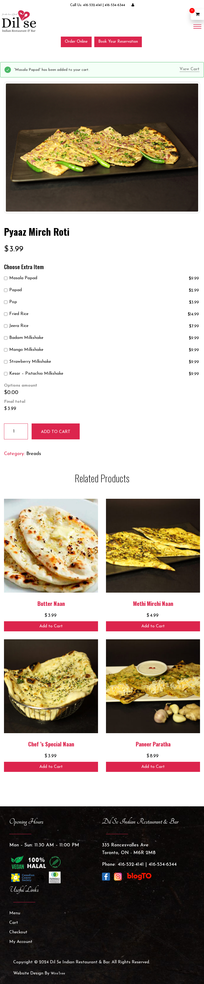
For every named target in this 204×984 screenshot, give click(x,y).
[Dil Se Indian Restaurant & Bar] (18, 21)
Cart (13, 923)
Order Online (76, 42)
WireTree (58, 973)
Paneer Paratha (153, 744)
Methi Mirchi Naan (153, 603)
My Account (20, 942)
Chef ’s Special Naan (51, 744)
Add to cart (55, 432)
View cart (189, 69)
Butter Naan (51, 603)
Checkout (18, 932)
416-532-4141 (92, 5)
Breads (33, 454)
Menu (14, 913)
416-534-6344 (115, 5)
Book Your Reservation (118, 42)
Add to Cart (51, 626)
